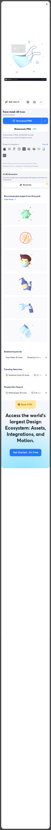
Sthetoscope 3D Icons (17, 393)
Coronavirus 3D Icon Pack (27, 163)
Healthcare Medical (31, 166)
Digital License (26, 138)
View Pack (8, 199)
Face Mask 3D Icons (14, 357)
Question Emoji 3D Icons (18, 375)
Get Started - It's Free (25, 452)
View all (45, 144)
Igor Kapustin (10, 115)
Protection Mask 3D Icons (38, 357)
